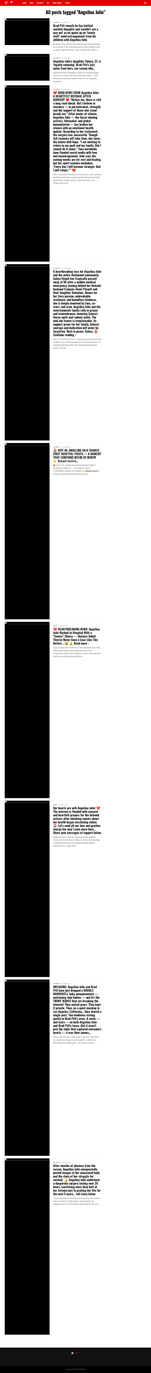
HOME (24, 3)
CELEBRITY (40, 3)
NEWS (31, 3)
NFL (48, 3)
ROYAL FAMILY (57, 3)
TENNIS (67, 3)
